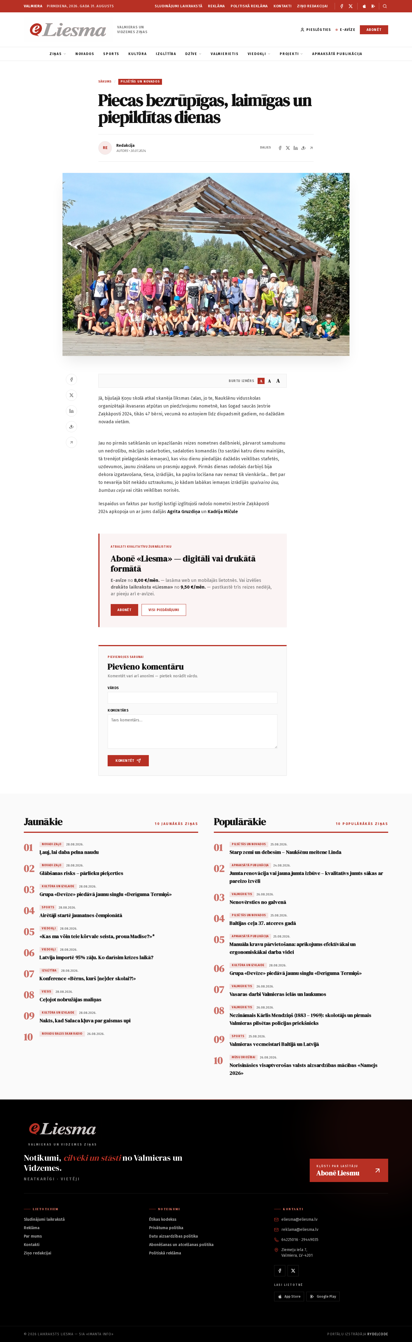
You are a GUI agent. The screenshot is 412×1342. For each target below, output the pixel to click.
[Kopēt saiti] (311, 148)
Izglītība (166, 54)
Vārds (113, 688)
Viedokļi (257, 54)
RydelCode (377, 1334)
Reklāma (216, 6)
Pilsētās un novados (140, 81)
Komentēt (124, 761)
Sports (111, 54)
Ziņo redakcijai (312, 6)
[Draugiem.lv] (303, 148)
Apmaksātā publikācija (337, 54)
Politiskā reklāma (249, 6)
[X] (350, 6)
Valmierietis (225, 54)
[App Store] (364, 6)
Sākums (105, 81)
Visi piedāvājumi (164, 610)
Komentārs (118, 710)
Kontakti (282, 6)
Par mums (33, 1236)
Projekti (289, 54)
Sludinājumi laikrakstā (178, 6)
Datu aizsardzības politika (173, 1236)
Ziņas (56, 54)
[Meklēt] (383, 6)
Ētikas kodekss (162, 1219)
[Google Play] (373, 6)
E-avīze (347, 30)
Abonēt (374, 30)
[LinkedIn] (295, 148)
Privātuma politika (166, 1228)
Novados (84, 54)
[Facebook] (341, 6)
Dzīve (191, 54)
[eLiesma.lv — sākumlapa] (68, 29)
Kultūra (137, 54)
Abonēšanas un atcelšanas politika (181, 1244)
